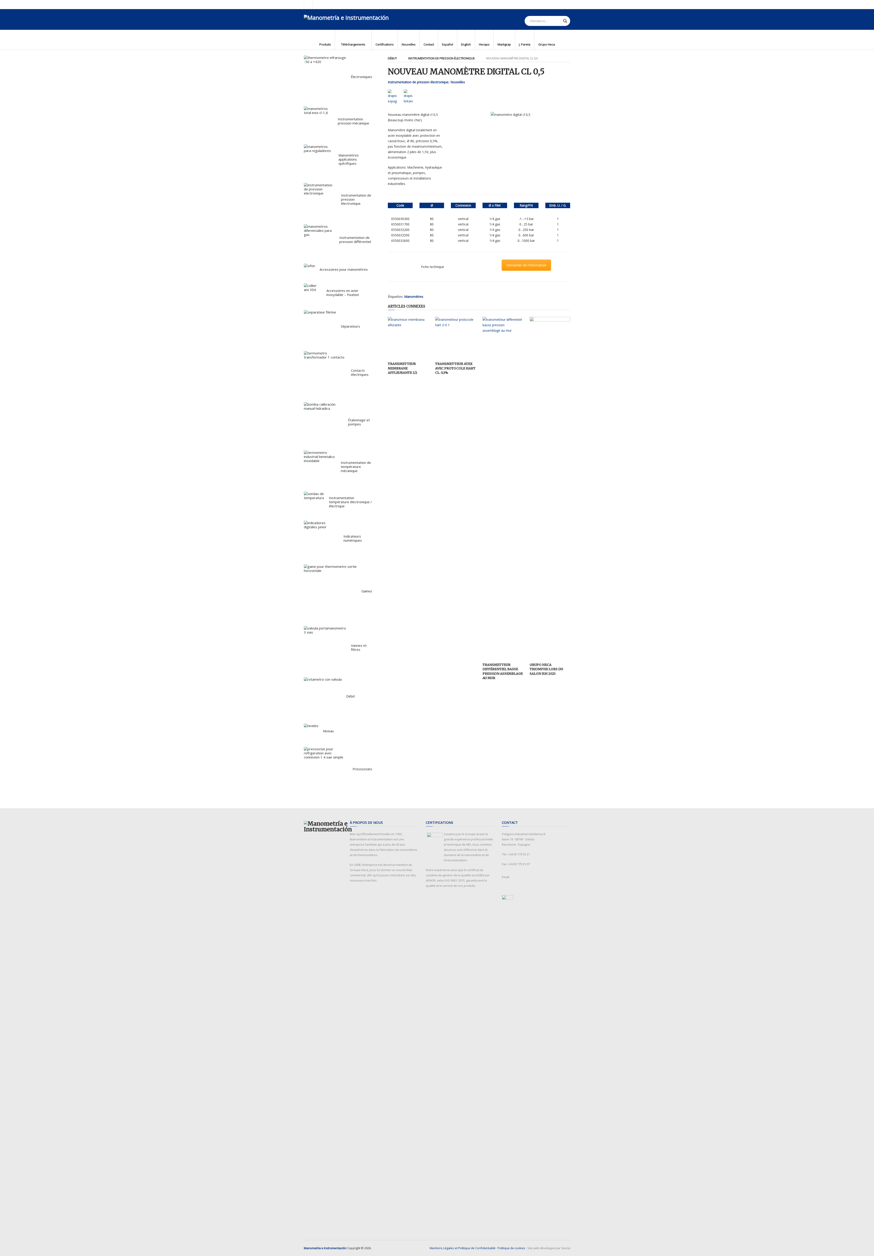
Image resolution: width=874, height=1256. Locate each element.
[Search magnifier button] (565, 21)
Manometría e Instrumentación (325, 1248)
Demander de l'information (526, 265)
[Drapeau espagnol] (392, 96)
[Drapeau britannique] (408, 96)
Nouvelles (457, 82)
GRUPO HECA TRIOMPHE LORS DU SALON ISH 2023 (546, 669)
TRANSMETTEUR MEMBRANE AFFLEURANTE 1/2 (402, 368)
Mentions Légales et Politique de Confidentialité (462, 1248)
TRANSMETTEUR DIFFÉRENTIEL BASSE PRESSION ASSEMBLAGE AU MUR (503, 671)
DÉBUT (392, 58)
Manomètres (413, 296)
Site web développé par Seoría (548, 1248)
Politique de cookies (511, 1248)
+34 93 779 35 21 (519, 854)
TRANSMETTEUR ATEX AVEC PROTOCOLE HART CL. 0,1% (455, 368)
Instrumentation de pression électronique (441, 58)
